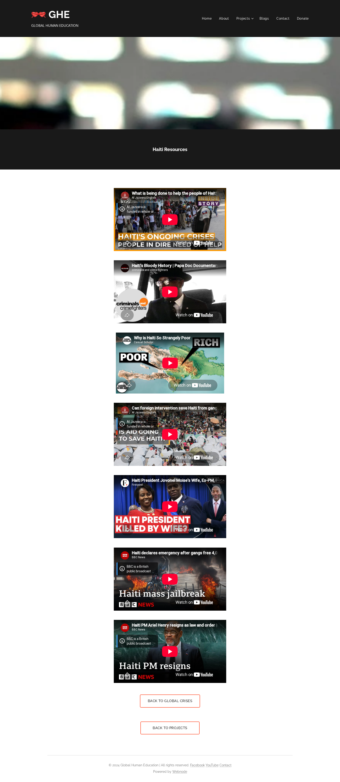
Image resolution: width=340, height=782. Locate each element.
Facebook (197, 765)
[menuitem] (208, 18)
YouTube (212, 765)
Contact (225, 765)
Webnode (179, 771)
